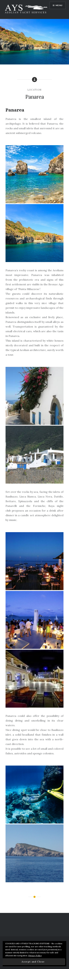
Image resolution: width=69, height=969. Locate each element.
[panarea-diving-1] (34, 794)
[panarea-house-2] (34, 455)
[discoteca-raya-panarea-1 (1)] (34, 620)
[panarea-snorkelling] (34, 853)
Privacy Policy (35, 955)
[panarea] (34, 233)
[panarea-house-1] (34, 396)
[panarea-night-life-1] (34, 561)
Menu (59, 5)
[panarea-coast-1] (34, 174)
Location (34, 89)
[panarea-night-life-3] (34, 679)
